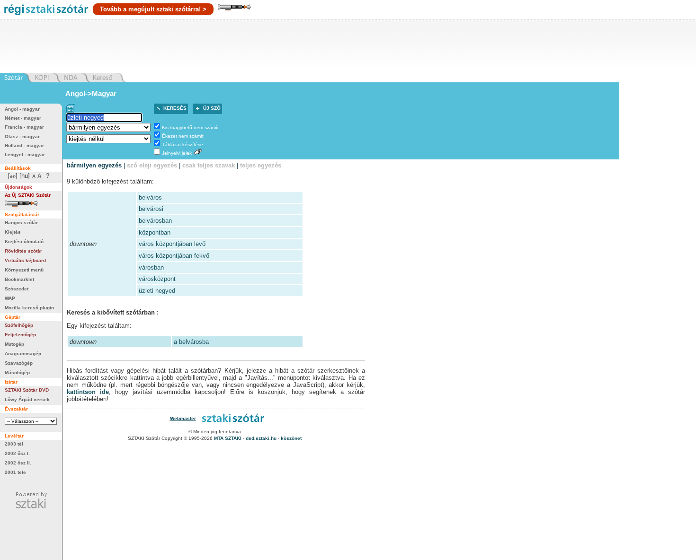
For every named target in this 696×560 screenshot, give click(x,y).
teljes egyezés (260, 165)
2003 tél (14, 443)
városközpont (157, 278)
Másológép (17, 372)
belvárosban (155, 220)
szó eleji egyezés (152, 165)
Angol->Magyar (90, 93)
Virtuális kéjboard (25, 260)
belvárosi (151, 208)
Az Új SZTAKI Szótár (28, 195)
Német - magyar (23, 118)
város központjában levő (172, 243)
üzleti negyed (157, 290)
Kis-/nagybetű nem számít (190, 127)
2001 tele (15, 472)
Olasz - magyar (22, 136)
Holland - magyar (24, 145)
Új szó (212, 108)
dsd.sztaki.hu (261, 438)
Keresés (175, 108)
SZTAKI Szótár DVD (27, 390)
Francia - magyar (24, 127)
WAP (10, 298)
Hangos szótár (21, 222)
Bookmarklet (19, 279)
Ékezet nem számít (183, 136)
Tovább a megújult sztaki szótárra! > (153, 9)
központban (154, 232)
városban (151, 267)
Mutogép (14, 344)
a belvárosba (191, 341)
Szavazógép (19, 363)
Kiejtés (13, 232)
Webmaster (183, 418)
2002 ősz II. (18, 462)
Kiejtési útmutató (24, 241)
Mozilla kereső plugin (29, 307)
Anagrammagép (23, 353)
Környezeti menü (24, 269)
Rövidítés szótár (23, 251)
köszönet (291, 438)
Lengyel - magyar (25, 154)
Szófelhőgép (19, 325)
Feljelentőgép (20, 334)
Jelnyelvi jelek (177, 153)
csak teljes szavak (208, 165)
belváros (150, 197)
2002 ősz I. (17, 453)
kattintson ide (88, 391)
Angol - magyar (22, 109)
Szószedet (16, 288)
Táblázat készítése (182, 144)
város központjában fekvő (174, 255)
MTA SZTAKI (227, 438)
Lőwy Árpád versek (27, 399)
